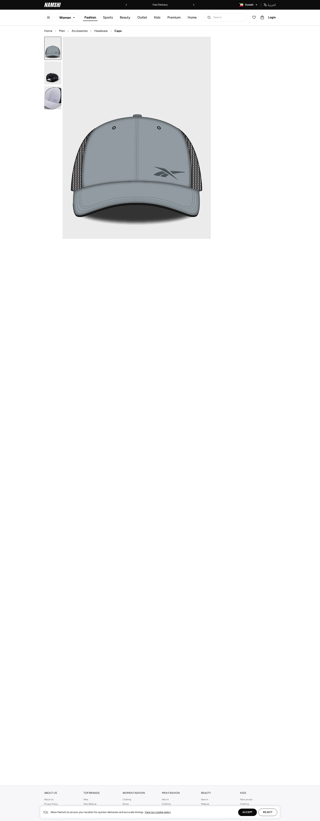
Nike (86, 799)
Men (62, 31)
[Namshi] (52, 5)
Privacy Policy (51, 804)
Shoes (126, 804)
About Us (49, 799)
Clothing (127, 799)
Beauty (125, 17)
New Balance (90, 804)
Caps (117, 31)
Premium (174, 17)
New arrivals (246, 799)
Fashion (90, 17)
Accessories (80, 31)
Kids (157, 17)
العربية (272, 5)
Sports (108, 17)
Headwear (101, 31)
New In (165, 799)
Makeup (205, 804)
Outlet (142, 17)
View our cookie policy (158, 812)
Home (192, 17)
